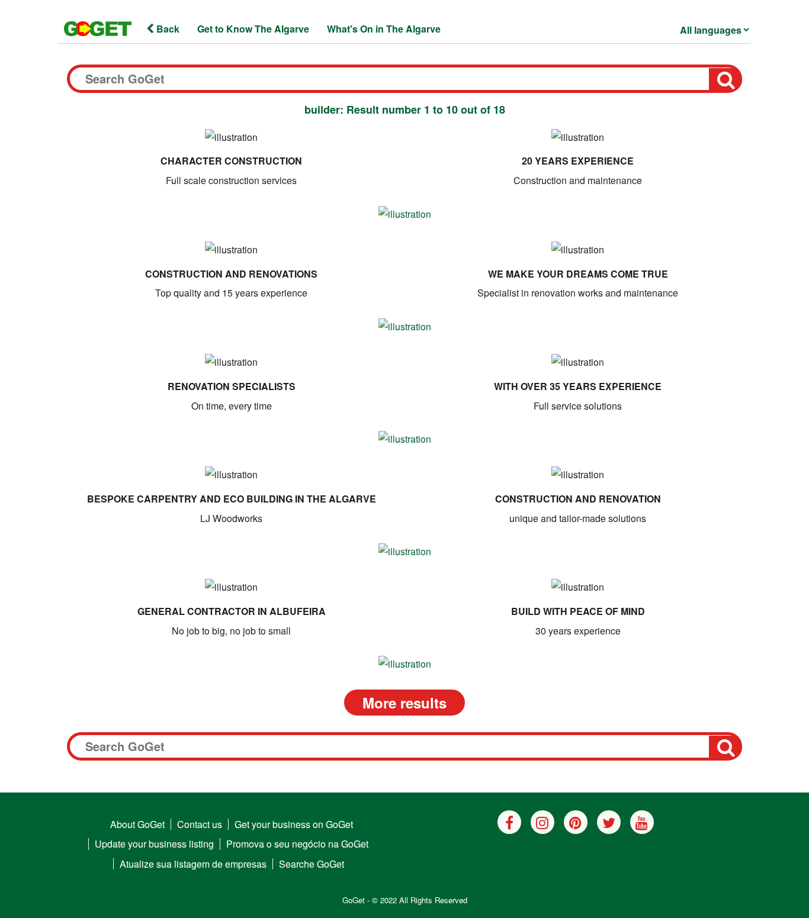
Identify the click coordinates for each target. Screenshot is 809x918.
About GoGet (137, 824)
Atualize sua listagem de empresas (193, 863)
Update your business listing (154, 843)
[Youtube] (642, 822)
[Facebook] (509, 822)
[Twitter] (609, 822)
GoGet (353, 900)
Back (166, 29)
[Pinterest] (576, 822)
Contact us (199, 824)
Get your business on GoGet (294, 824)
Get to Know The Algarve (253, 29)
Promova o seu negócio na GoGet (297, 843)
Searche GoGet (311, 863)
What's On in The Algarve (384, 29)
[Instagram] (542, 822)
